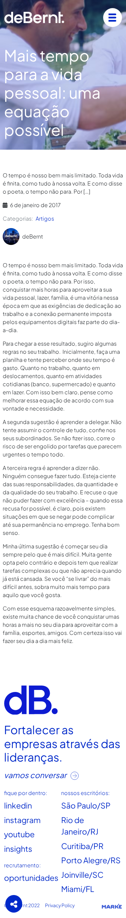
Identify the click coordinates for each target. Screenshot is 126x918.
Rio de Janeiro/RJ (79, 826)
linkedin (18, 805)
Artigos (45, 218)
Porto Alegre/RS (91, 860)
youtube (19, 834)
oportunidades (31, 878)
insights (18, 848)
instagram (22, 820)
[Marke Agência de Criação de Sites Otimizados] (112, 906)
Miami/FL (77, 889)
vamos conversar (36, 775)
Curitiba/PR (82, 846)
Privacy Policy (60, 905)
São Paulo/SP (86, 805)
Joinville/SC (82, 874)
